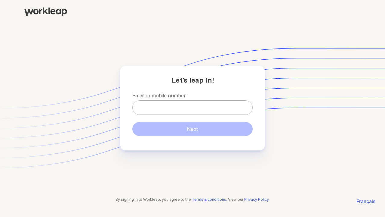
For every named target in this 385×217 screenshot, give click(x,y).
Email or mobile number (159, 96)
